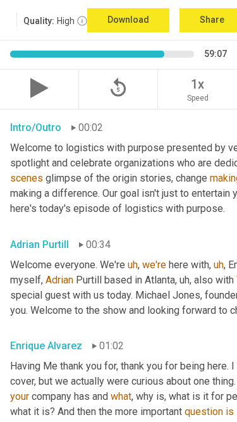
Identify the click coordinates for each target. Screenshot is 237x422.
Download (128, 20)
